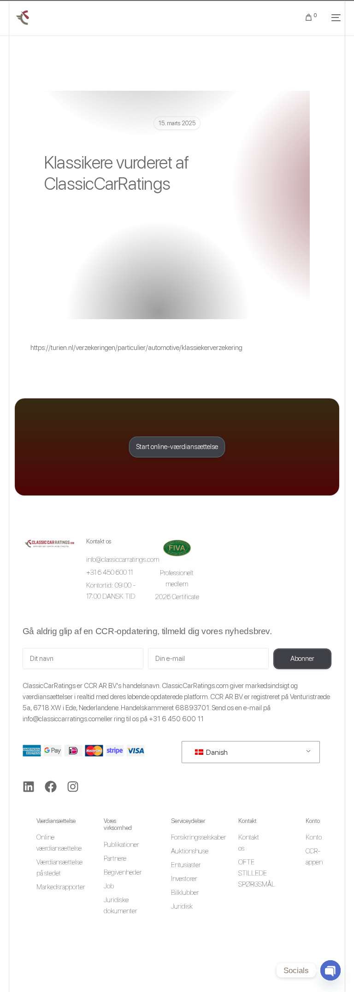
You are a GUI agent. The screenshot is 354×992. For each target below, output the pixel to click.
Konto (312, 820)
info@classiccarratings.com (62, 719)
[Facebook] (51, 787)
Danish (216, 752)
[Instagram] (73, 787)
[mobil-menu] (333, 17)
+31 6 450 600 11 (176, 719)
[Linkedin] (29, 787)
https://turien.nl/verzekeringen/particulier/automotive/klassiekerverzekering (136, 348)
